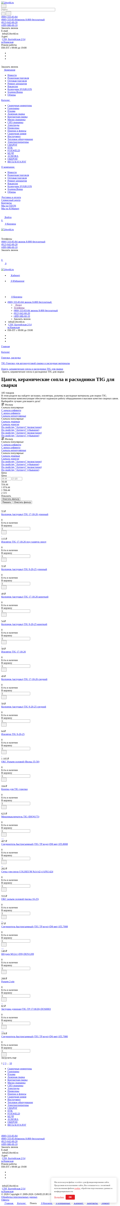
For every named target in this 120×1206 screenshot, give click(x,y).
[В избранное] (4, 532)
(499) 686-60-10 (9, 25)
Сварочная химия (17, 133)
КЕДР (11, 153)
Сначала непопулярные (13, 416)
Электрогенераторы (18, 142)
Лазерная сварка (16, 114)
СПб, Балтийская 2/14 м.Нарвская (13, 40)
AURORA (13, 156)
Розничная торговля (18, 78)
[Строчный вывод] (4, 505)
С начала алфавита (11, 410)
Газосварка (13, 108)
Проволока (13, 128)
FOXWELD (14, 150)
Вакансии (13, 86)
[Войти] (2, 257)
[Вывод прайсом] (6, 505)
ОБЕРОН (13, 159)
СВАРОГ (12, 145)
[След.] (1, 1060)
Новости (12, 75)
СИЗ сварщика (15, 122)
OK (70, 1197)
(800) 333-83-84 (9, 16)
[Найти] (8, 13)
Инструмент (14, 136)
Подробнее (59, 1197)
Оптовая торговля (17, 80)
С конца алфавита (10, 413)
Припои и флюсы (17, 130)
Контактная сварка (18, 116)
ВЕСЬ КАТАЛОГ (17, 161)
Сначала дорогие (10, 424)
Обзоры (12, 95)
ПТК (10, 147)
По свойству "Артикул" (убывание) (20, 430)
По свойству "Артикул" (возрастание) (21, 427)
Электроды (13, 125)
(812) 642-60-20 (9, 22)
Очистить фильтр (22, 502)
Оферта (5, 1200)
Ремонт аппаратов (17, 83)
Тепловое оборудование (20, 139)
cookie (77, 1188)
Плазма (11, 111)
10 (10, 1063)
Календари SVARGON (20, 89)
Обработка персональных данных (19, 1197)
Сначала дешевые (10, 421)
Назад (18, 305)
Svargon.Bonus (15, 92)
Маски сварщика (16, 119)
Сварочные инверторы (20, 105)
